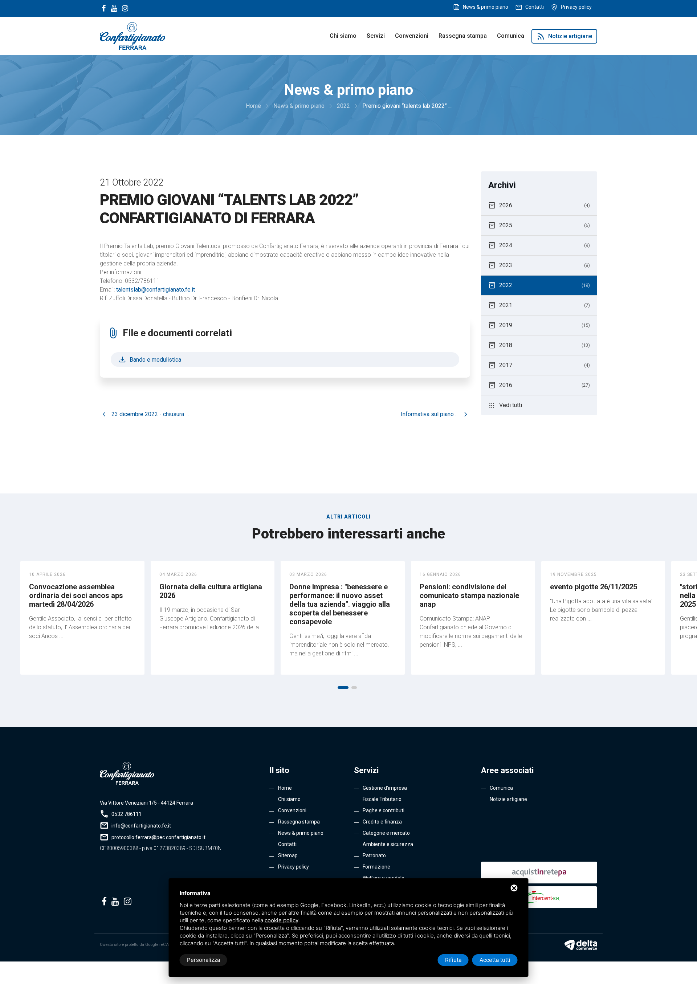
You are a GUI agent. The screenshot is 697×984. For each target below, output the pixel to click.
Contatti (534, 7)
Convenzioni (411, 35)
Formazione (376, 867)
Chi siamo (343, 35)
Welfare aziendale (383, 878)
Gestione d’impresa (385, 788)
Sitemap (288, 855)
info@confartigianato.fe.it (141, 826)
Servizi (376, 35)
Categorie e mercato (386, 833)
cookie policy (281, 920)
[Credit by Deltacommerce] (580, 945)
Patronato (374, 855)
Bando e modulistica (149, 359)
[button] (343, 687)
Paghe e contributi (383, 810)
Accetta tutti (495, 959)
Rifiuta (453, 959)
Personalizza (203, 959)
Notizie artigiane (564, 36)
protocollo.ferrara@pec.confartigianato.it (158, 837)
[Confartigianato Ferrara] (132, 35)
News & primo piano (485, 7)
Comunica (510, 35)
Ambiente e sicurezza (388, 844)
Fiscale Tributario (382, 799)
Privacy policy (576, 7)
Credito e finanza (382, 822)
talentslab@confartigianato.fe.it (155, 289)
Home (285, 788)
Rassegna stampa (463, 35)
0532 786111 (126, 814)
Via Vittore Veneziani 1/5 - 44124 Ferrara (146, 803)
